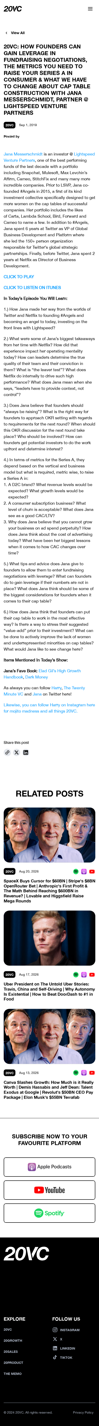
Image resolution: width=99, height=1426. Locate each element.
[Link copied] (7, 752)
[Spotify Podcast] (76, 871)
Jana (37, 693)
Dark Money (36, 676)
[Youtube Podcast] (92, 871)
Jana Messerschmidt (23, 153)
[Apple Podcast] (84, 871)
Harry (56, 687)
